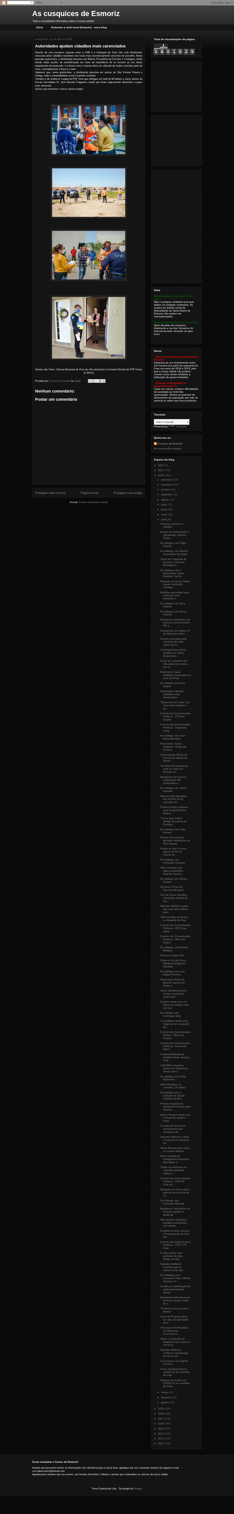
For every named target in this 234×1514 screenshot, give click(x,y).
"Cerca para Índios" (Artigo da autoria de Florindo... (173, 821)
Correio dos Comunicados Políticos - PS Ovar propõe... (175, 716)
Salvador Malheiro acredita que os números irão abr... (172, 1267)
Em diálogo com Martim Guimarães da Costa (174, 553)
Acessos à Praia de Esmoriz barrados (172, 888)
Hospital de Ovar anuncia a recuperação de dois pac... (175, 1233)
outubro (166, 489)
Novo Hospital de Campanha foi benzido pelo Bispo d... (174, 1159)
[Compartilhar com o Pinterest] (103, 381)
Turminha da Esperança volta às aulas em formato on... (174, 769)
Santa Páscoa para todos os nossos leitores (175, 1149)
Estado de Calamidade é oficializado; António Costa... (174, 535)
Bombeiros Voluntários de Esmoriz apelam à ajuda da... (175, 1211)
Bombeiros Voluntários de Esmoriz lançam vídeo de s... (175, 1300)
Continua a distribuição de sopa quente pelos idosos (175, 1289)
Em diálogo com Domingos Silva (170, 1014)
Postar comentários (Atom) (93, 502)
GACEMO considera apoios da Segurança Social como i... (174, 1068)
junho (164, 509)
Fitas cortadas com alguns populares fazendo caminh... (172, 870)
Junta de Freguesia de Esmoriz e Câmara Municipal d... (173, 562)
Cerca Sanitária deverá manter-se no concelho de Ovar (175, 1372)
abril (164, 519)
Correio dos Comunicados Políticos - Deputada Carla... (175, 727)
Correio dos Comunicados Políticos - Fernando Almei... (175, 1046)
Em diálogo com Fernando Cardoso (172, 861)
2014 (161, 1433)
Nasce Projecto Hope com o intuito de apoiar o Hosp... (175, 1117)
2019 (161, 1408)
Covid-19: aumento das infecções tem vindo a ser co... (174, 663)
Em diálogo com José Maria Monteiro (172, 737)
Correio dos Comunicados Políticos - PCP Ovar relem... (175, 928)
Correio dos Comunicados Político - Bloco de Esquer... (175, 1035)
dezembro (167, 479)
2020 (161, 475)
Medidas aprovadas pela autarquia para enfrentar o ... (174, 595)
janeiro (165, 1402)
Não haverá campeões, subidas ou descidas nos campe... (173, 1222)
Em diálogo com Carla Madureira (173, 1078)
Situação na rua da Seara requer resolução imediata (175, 584)
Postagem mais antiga (127, 492)
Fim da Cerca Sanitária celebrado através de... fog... (175, 897)
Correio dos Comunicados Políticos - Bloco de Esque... (175, 939)
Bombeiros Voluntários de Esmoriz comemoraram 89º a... (175, 622)
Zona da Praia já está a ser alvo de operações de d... (174, 1319)
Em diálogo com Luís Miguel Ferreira (172, 973)
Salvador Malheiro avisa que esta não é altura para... (174, 909)
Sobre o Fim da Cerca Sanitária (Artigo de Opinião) (173, 963)
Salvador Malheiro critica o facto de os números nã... (174, 1139)
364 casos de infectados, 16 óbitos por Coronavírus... (174, 1330)
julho (164, 504)
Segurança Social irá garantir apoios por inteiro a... (172, 982)
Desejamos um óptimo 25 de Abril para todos (175, 632)
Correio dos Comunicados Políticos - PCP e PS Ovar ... (175, 1245)
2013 (161, 1438)
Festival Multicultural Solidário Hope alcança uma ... (175, 1057)
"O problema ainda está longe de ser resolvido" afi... (175, 1023)
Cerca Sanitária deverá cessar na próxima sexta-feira (173, 993)
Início (39, 27)
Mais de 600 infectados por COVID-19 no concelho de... (173, 799)
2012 (161, 1443)
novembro (167, 484)
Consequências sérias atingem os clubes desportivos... (173, 652)
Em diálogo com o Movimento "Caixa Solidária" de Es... (172, 573)
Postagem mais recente (50, 492)
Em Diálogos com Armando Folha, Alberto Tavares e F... (175, 1278)
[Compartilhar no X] (97, 381)
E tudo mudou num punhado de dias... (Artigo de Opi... (172, 1255)
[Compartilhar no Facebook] (100, 381)
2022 (161, 465)
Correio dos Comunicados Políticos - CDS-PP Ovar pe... (175, 1181)
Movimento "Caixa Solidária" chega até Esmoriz (173, 746)
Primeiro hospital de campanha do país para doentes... (175, 1106)
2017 (161, 1418)
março (165, 1392)
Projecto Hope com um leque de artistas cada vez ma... (174, 1004)
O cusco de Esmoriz (170, 443)
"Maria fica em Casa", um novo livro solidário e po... (175, 705)
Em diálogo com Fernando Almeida (172, 1202)
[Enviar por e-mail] (90, 381)
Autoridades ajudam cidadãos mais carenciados (172, 694)
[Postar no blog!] (93, 381)
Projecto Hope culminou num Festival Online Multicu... (174, 810)
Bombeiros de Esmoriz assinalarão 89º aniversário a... (173, 780)
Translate (181, 426)
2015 (161, 1428)
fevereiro (166, 1397)
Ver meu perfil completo (167, 448)
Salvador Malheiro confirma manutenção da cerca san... (174, 1353)
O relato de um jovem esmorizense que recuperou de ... (172, 1128)
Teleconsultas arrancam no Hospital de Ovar (174, 919)
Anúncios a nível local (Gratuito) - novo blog (79, 27)
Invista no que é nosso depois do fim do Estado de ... (173, 851)
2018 (161, 1413)
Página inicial (89, 492)
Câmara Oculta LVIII (172, 955)
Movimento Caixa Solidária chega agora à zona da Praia (175, 675)
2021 (161, 470)
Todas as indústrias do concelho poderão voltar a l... (173, 1170)
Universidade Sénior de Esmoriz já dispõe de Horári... (173, 757)
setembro (167, 494)
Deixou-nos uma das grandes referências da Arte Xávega (175, 840)
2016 (161, 1423)
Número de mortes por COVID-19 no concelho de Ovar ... (175, 1383)
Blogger (138, 1488)
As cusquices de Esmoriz (76, 13)
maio (164, 514)
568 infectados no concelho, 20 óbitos (173, 1086)
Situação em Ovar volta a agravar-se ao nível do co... (175, 1192)
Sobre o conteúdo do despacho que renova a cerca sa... (175, 1341)
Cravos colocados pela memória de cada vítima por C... (173, 641)
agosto (165, 499)
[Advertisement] (177, 85)
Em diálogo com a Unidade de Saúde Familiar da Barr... (172, 1095)
